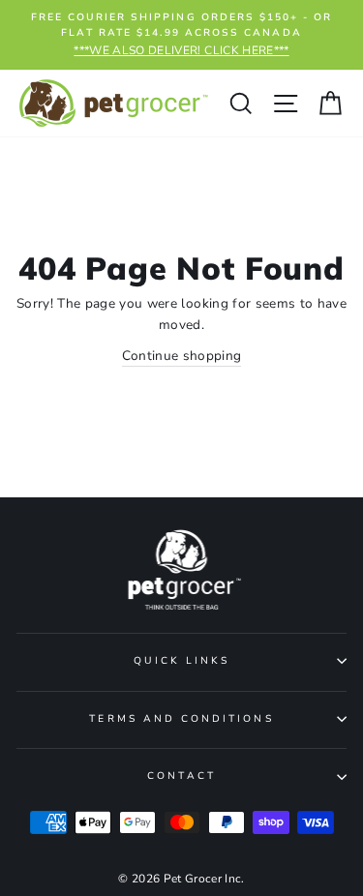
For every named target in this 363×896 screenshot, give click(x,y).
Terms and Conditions (181, 719)
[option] (181, 35)
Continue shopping (182, 355)
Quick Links (182, 661)
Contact (181, 776)
